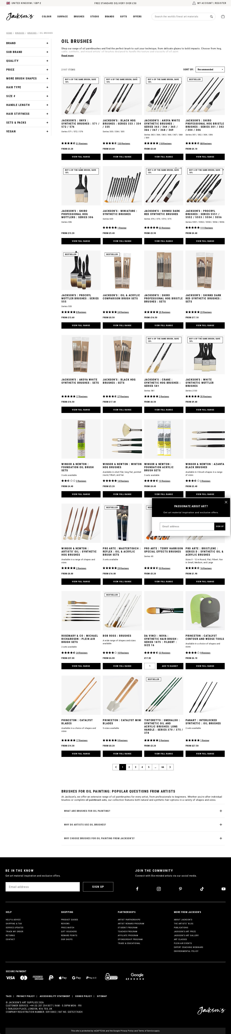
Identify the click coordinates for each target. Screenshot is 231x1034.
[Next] (170, 767)
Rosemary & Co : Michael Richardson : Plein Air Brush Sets (79, 639)
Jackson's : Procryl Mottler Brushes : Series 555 (80, 298)
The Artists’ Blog (184, 923)
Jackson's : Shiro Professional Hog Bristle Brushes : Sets (163, 298)
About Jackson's (183, 919)
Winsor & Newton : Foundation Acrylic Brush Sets (159, 467)
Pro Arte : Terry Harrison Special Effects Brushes (163, 550)
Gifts (123, 16)
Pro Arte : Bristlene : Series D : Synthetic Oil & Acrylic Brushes (205, 551)
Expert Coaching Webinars (188, 947)
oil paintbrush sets (96, 800)
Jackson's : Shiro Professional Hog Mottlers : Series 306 (77, 214)
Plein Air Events (183, 943)
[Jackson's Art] (20, 16)
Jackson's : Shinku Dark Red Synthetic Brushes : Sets (204, 298)
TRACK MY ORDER (14, 931)
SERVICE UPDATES (15, 927)
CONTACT (10, 939)
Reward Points (69, 935)
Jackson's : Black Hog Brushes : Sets (119, 381)
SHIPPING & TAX (14, 923)
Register (220, 3)
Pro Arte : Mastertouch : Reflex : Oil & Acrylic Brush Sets (122, 551)
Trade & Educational (129, 943)
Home (9, 33)
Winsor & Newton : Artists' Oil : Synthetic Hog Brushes (79, 551)
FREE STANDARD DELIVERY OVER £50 (115, 3)
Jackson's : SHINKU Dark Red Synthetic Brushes (162, 212)
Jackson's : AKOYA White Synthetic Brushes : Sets (80, 381)
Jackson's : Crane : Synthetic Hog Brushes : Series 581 (162, 382)
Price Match (67, 927)
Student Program (128, 927)
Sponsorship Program (130, 939)
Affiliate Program (128, 935)
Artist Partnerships (129, 919)
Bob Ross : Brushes (117, 635)
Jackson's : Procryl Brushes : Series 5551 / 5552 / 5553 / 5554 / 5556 (204, 214)
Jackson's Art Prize (185, 931)
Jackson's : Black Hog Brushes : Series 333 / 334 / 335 (122, 123)
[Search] (211, 16)
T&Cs (9, 996)
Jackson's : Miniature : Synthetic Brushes (120, 212)
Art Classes (180, 939)
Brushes (79, 16)
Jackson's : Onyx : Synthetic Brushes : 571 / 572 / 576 (80, 123)
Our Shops (67, 939)
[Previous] (116, 767)
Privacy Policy (127, 1031)
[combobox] (180, 16)
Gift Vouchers (69, 931)
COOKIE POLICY (83, 996)
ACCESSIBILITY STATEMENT (55, 996)
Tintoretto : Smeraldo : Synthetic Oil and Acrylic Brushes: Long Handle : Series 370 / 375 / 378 (163, 726)
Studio (94, 16)
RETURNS (10, 935)
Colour (46, 16)
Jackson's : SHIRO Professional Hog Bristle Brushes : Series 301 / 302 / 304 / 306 (205, 125)
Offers (137, 16)
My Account (205, 3)
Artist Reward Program (131, 923)
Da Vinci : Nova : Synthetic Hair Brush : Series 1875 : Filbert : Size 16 (161, 640)
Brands (109, 16)
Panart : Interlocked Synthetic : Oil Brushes (203, 722)
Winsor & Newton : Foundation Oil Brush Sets (77, 467)
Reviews (65, 923)
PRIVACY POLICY (26, 996)
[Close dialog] (226, 502)
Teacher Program (128, 931)
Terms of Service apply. (149, 1031)
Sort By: (188, 69)
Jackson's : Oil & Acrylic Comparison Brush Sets (121, 297)
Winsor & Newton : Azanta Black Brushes (205, 465)
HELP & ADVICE (13, 919)
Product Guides (69, 919)
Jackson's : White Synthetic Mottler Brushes (200, 382)
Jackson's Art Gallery (186, 935)
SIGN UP (98, 886)
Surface (62, 16)
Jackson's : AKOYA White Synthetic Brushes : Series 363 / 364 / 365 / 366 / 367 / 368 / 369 (162, 125)
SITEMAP (102, 996)
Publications (181, 927)
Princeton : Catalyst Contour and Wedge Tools (205, 637)
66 (163, 767)
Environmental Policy (186, 951)
